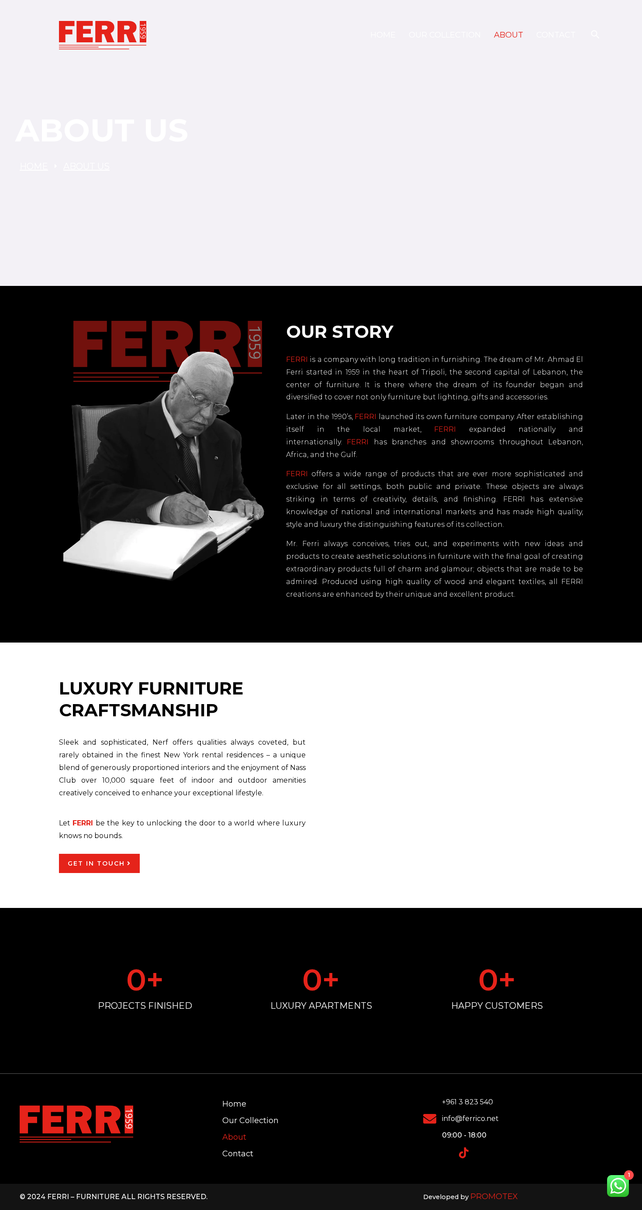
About (508, 35)
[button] (452, 753)
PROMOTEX (494, 1196)
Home (383, 35)
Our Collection (445, 35)
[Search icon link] (596, 35)
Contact (556, 35)
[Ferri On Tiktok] (463, 1152)
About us (86, 166)
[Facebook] (429, 1152)
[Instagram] (446, 1152)
